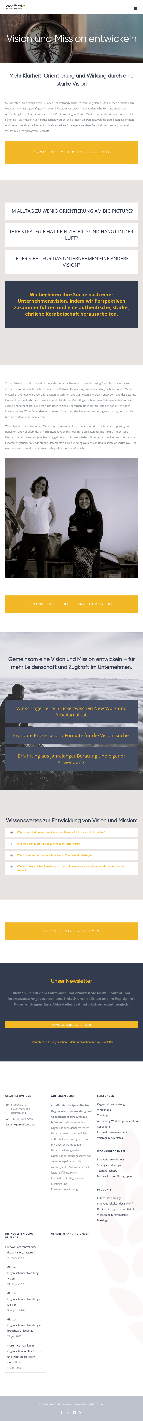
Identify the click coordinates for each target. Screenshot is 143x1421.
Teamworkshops (107, 1170)
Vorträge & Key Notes (110, 1137)
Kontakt (100, 1404)
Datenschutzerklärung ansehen (48, 1042)
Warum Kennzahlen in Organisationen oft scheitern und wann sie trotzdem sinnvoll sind (24, 1354)
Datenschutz (81, 1404)
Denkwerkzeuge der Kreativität (115, 1209)
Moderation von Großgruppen (115, 1176)
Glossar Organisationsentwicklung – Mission (24, 1299)
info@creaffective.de (23, 1124)
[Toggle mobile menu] (136, 8)
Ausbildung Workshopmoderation (117, 1121)
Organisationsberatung (111, 1104)
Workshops (104, 1109)
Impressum (67, 1404)
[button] (71, 832)
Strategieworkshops (109, 1165)
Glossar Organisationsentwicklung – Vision (24, 1273)
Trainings (102, 1115)
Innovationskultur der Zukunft (115, 1203)
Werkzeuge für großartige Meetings (112, 1217)
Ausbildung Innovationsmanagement (112, 1129)
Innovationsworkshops (111, 1159)
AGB (92, 1404)
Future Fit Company (109, 1198)
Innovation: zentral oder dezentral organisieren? (21, 1249)
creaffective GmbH (51, 1404)
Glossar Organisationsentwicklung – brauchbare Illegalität (24, 1325)
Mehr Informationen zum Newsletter (91, 1042)
